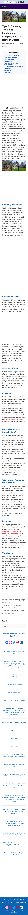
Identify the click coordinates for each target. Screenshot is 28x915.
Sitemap (4, 902)
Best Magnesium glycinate (14, 684)
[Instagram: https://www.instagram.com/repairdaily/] (10, 642)
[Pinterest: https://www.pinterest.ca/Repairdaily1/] (17, 642)
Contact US (23, 902)
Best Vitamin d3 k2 (14, 692)
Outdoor (7, 602)
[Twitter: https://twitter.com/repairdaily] (14, 642)
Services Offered (10, 59)
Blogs (23, 600)
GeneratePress (14, 912)
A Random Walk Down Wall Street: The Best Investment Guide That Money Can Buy (14, 786)
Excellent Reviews (11, 57)
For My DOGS (14, 738)
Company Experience (12, 55)
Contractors (11, 902)
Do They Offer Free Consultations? (11, 64)
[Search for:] (14, 626)
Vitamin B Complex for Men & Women (14, 700)
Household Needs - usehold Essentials (14, 722)
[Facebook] (7, 642)
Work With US (20, 900)
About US (12, 900)
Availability (8, 61)
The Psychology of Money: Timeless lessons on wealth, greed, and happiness (14, 811)
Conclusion (8, 72)
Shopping (6, 900)
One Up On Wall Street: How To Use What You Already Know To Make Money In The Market (14, 823)
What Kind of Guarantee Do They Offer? (13, 67)
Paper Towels (14, 746)
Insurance (8, 70)
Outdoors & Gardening (12, 600)
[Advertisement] (14, 91)
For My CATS (14, 730)
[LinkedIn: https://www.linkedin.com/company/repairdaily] (21, 642)
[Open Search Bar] (25, 6)
